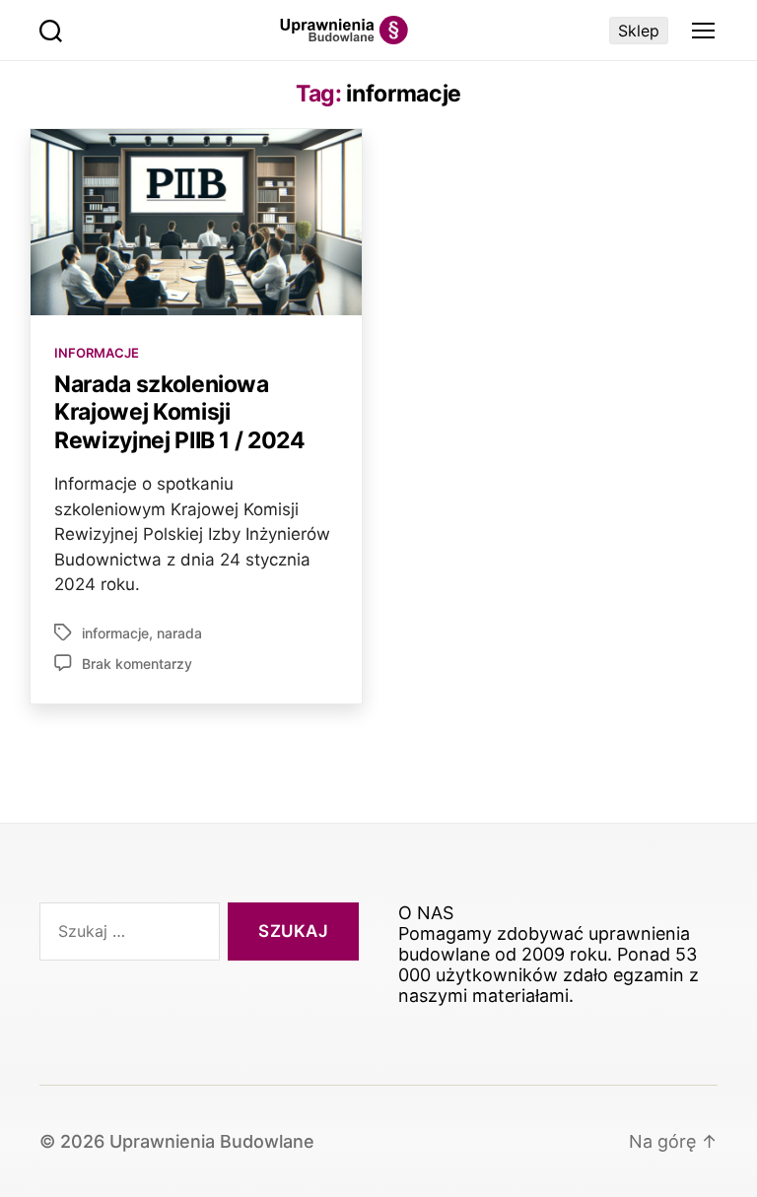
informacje (115, 633)
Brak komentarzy (137, 663)
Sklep (638, 30)
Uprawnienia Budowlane (211, 1141)
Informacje (96, 353)
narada (179, 633)
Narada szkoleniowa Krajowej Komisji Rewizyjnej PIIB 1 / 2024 (180, 412)
